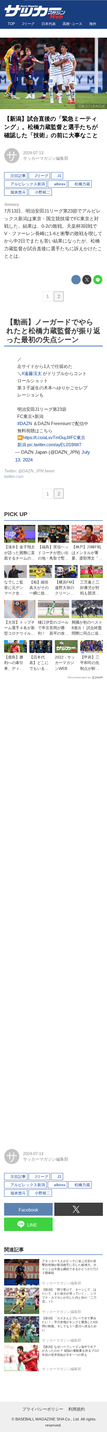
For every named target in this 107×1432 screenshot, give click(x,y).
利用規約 (76, 1409)
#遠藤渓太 (32, 373)
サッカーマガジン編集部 (45, 158)
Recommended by (79, 677)
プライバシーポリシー (42, 1409)
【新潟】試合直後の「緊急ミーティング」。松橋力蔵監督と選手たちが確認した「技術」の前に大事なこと (51, 127)
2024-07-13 (33, 152)
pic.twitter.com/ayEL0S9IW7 (54, 444)
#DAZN (24, 423)
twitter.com (14, 476)
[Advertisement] (53, 911)
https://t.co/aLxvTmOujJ (45, 437)
